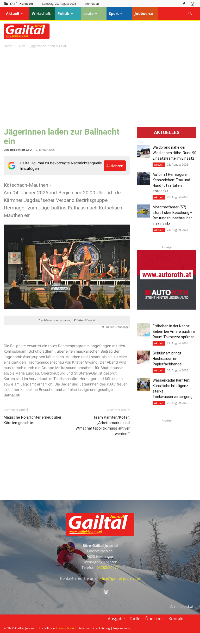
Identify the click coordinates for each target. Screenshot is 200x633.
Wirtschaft (41, 13)
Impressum (121, 628)
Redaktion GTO (21, 150)
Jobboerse (144, 13)
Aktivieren (114, 166)
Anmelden (92, 3)
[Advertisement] (100, 87)
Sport (114, 13)
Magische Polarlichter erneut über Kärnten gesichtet (32, 420)
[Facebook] (184, 3)
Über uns (154, 618)
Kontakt (176, 618)
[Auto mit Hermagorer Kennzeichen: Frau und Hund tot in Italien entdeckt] (143, 178)
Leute (88, 13)
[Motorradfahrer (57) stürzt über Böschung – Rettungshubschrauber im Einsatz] (143, 211)
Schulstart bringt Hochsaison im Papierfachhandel (167, 358)
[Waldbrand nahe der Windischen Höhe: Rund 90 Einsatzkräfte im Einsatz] (143, 151)
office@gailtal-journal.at (119, 578)
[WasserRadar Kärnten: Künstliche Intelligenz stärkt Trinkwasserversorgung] (143, 384)
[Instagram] (192, 3)
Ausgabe (116, 618)
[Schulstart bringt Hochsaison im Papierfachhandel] (143, 357)
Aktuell (12, 13)
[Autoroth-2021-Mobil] (166, 308)
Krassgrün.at (65, 628)
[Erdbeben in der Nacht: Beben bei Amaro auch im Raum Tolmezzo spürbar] (143, 329)
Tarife (135, 618)
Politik (63, 13)
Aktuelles (166, 132)
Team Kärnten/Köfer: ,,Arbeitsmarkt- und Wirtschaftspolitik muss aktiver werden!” (103, 425)
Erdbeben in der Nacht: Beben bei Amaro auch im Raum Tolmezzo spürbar (174, 331)
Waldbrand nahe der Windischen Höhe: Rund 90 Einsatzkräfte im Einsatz (174, 152)
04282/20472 (108, 567)
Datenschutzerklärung (94, 628)
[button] (190, 13)
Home (8, 46)
